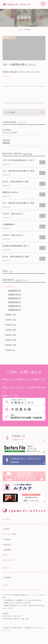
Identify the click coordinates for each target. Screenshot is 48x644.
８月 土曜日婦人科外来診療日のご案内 (18, 203)
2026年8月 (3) (14, 290)
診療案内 (7, 550)
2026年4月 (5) (14, 302)
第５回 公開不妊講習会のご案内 (16, 182)
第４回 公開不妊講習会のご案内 (16, 257)
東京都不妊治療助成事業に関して (16, 246)
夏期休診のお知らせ (10, 192)
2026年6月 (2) (14, 298)
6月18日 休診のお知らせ (13, 235)
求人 (6, 555)
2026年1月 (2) (14, 310)
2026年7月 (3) (14, 294)
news (8, 38)
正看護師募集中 (9, 224)
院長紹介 (7, 539)
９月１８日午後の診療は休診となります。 (19, 160)
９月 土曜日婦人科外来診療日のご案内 (18, 171)
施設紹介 (7, 545)
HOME (20, 29)
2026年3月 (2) (14, 306)
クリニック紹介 (10, 534)
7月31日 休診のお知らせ (13, 214)
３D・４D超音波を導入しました (19, 64)
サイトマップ (9, 560)
